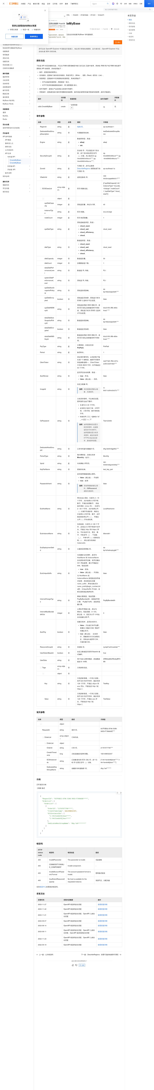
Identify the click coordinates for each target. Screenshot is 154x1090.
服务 (66, 3)
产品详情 (105, 29)
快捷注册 (14, 36)
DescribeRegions (83, 168)
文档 (125, 3)
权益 (43, 3)
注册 (141, 3)
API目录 (92, 15)
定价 (48, 3)
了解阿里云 (74, 3)
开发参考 (75, 15)
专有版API (101, 15)
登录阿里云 (34, 36)
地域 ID (80, 127)
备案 (130, 3)
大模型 (23, 3)
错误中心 (43, 887)
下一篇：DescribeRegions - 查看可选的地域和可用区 (99, 954)
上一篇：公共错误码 (46, 954)
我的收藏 (116, 29)
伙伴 (61, 3)
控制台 (135, 3)
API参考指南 (84, 15)
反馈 (83, 965)
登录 (149, 3)
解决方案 (36, 3)
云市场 (55, 3)
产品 (29, 3)
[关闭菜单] (3, 3)
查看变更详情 (102, 904)
